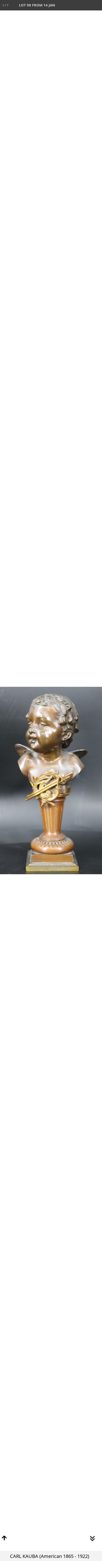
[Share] (86, 5)
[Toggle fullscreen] (76, 5)
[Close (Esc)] (97, 5)
